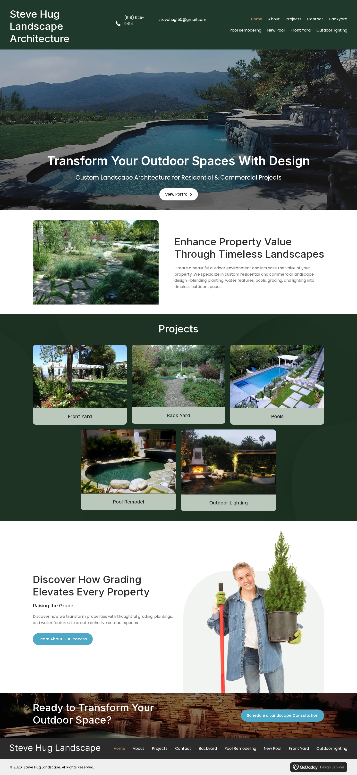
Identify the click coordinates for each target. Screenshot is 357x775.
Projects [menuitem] (160, 748)
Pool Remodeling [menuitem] (240, 748)
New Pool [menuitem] (272, 748)
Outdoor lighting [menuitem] (331, 748)
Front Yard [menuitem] (299, 748)
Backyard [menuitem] (208, 748)
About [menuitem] (138, 748)
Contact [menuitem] (183, 748)
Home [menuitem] (119, 748)
